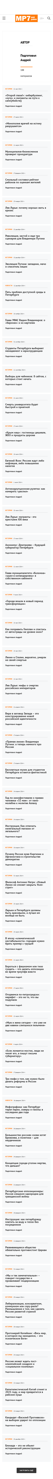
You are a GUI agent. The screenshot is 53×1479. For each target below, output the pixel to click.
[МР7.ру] (26, 18)
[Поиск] (49, 18)
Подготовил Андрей (13, 106)
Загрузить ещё (26, 1470)
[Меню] (4, 18)
